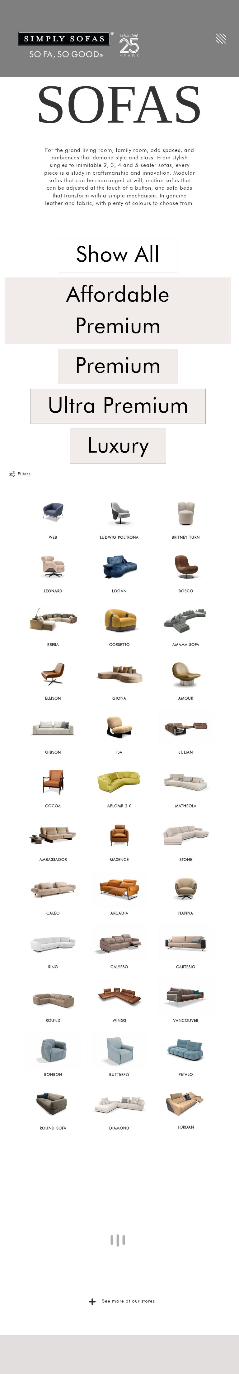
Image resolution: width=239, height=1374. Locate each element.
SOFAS (119, 104)
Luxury (118, 446)
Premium (118, 366)
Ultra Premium (118, 406)
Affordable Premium (118, 310)
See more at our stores (128, 1363)
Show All (118, 255)
